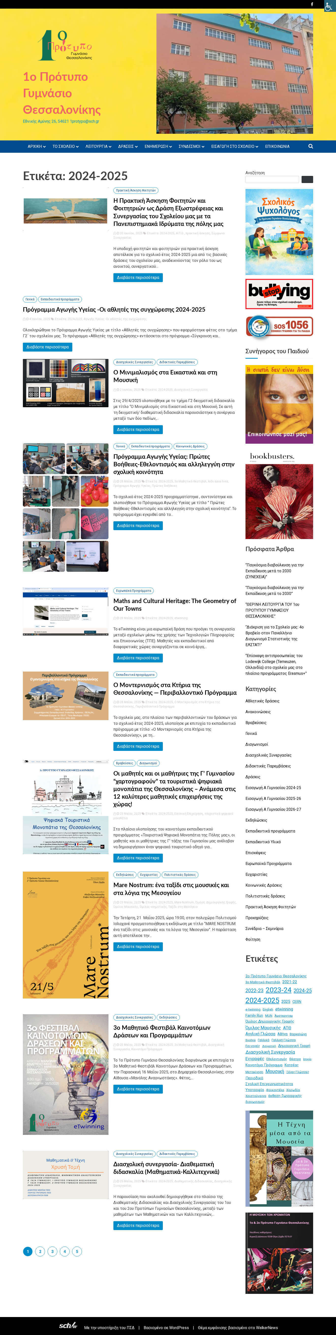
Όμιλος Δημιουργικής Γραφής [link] (215, 902)
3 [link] (52, 1251)
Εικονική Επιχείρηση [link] (188, 813)
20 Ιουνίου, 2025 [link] (130, 233)
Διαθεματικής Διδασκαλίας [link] (193, 1181)
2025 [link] (285, 1001)
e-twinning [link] (252, 1009)
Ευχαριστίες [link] (149, 875)
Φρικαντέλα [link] (275, 1090)
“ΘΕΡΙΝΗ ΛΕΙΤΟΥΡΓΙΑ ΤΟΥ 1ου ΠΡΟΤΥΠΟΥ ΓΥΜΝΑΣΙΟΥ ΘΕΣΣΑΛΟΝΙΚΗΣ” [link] (272, 610)
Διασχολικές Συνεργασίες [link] (134, 362)
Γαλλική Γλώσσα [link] (284, 1040)
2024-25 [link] (303, 991)
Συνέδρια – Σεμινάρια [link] (264, 928)
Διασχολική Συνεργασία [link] (191, 389)
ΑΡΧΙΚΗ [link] (35, 146)
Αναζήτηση (255, 172)
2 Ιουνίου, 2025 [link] (130, 389)
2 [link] (40, 1251)
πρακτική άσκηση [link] (198, 233)
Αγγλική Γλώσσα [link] (260, 1033)
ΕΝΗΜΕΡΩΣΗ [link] (156, 146)
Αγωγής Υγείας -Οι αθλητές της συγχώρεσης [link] (115, 319)
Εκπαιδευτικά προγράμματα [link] (60, 299)
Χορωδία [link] (293, 1090)
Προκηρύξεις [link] (257, 917)
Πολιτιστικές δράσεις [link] (180, 875)
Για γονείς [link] (252, 1046)
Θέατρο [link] (295, 1059)
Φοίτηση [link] (252, 939)
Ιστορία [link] (307, 1059)
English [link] (268, 1009)
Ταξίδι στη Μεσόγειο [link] (183, 907)
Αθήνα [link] (282, 1034)
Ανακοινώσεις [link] (258, 712)
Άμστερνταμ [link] (284, 1015)
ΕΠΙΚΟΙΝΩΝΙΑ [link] (277, 146)
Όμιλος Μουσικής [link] (125, 907)
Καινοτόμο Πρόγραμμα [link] (146, 1049)
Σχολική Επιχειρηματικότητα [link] (269, 1084)
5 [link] (77, 1251)
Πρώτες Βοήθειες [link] (164, 486)
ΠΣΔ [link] (131, 1327)
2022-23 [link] (254, 991)
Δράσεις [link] (252, 777)
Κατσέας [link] (292, 1065)
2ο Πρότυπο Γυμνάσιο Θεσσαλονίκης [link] (276, 976)
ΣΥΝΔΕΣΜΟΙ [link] (189, 146)
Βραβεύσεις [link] (124, 763)
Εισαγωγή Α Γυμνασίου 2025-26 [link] (273, 798)
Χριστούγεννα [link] (255, 1096)
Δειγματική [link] (269, 1046)
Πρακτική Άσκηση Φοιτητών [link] (136, 190)
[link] (330, 6)
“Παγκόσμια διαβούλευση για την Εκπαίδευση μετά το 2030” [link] (274, 590)
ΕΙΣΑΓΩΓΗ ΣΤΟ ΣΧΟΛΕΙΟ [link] (232, 146)
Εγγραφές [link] (254, 1058)
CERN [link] (296, 1001)
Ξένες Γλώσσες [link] (297, 1072)
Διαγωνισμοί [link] (148, 763)
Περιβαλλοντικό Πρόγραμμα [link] (155, 706)
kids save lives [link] (218, 481)
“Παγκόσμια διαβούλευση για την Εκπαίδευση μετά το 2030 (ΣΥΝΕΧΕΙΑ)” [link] (274, 571)
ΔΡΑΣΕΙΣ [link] (126, 146)
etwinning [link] (181, 618)
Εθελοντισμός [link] (276, 1059)
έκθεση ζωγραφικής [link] (285, 1096)
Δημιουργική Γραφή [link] (294, 1046)
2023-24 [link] (278, 990)
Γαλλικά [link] (263, 1040)
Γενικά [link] (30, 299)
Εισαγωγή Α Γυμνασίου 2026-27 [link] (273, 809)
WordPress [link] (179, 1327)
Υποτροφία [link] (254, 1090)
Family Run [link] (254, 1015)
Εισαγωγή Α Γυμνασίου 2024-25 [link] (273, 787)
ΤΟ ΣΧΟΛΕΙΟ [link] (64, 146)
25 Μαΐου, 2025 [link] (130, 813)
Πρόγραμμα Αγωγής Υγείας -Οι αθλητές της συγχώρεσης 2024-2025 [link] (114, 310)
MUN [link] (268, 1015)
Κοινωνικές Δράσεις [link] (190, 446)
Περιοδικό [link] (254, 1078)
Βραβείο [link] (250, 1040)
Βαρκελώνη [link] (298, 1034)
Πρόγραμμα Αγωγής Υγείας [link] (132, 486)
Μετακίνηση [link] (254, 1072)
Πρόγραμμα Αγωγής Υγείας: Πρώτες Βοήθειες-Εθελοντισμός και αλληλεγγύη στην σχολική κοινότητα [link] (174, 464)
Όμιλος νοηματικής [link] (153, 907)
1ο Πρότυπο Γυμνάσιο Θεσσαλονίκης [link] (62, 93)
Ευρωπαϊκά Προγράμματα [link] (133, 590)
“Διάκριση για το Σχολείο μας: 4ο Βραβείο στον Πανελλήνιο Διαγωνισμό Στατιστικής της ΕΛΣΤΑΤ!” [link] (274, 636)
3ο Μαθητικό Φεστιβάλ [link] (190, 481)
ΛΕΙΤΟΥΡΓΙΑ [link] (96, 146)
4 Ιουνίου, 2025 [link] (39, 319)
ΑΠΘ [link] (287, 1028)
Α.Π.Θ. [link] (180, 233)
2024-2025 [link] (167, 233)
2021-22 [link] (289, 982)
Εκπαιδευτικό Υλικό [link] (263, 842)
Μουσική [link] (274, 1071)
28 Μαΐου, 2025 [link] (130, 481)
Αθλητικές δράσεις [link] (262, 701)
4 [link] (65, 1251)
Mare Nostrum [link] (184, 902)
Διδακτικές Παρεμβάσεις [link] (177, 362)
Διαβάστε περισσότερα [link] (138, 277)
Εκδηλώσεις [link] (125, 875)
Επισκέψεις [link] (255, 852)
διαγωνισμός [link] (255, 1102)
